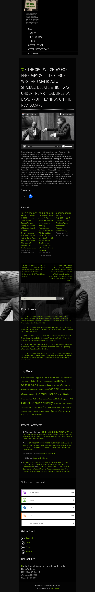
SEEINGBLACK (33, 53)
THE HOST (32, 41)
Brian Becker (37, 381)
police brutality (44, 403)
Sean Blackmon (56, 407)
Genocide (32, 395)
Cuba (48, 385)
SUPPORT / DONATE (35, 45)
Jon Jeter (38, 398)
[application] (47, 146)
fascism (54, 389)
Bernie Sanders (48, 378)
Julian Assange (49, 399)
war (33, 414)
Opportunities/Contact (38, 49)
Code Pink (34, 385)
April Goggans (36, 378)
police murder (57, 403)
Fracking (69, 389)
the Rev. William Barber (41, 411)
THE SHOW (32, 33)
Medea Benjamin (62, 399)
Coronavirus (42, 385)
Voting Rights (26, 414)
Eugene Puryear (43, 389)
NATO (71, 399)
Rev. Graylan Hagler (35, 407)
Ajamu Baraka (26, 378)
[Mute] (63, 146)
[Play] (24, 146)
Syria (23, 411)
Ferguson (63, 389)
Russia (47, 407)
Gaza (24, 394)
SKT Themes (54, 588)
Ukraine (54, 411)
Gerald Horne (46, 394)
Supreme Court (67, 407)
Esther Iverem (32, 389)
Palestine (27, 403)
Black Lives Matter (62, 378)
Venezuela (64, 411)
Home (30, 29)
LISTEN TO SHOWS (35, 37)
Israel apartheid (26, 399)
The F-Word (28, 411)
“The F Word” (39, 414)
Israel (65, 394)
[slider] (68, 146)
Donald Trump (56, 385)
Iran (59, 394)
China (54, 381)
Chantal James (47, 381)
